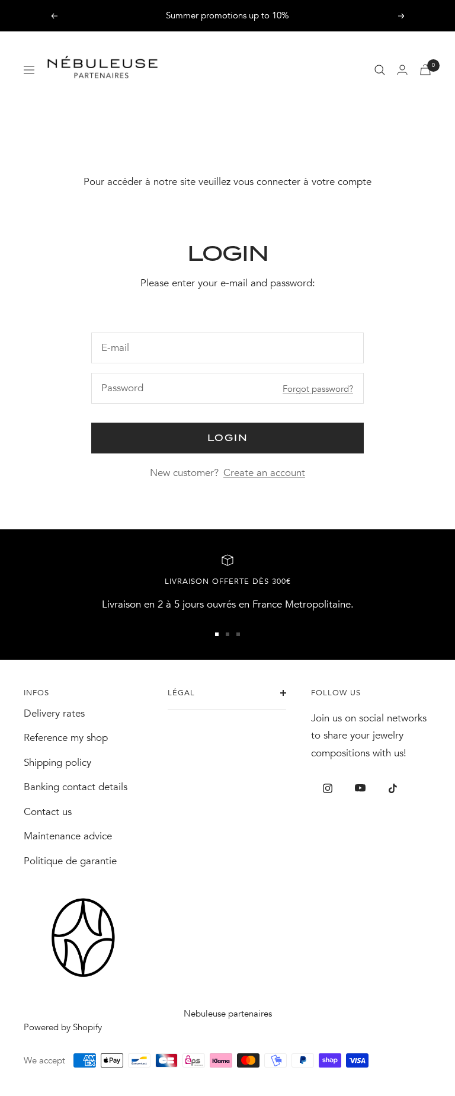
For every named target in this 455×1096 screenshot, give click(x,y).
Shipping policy (57, 762)
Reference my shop (66, 737)
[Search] (379, 70)
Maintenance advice (68, 836)
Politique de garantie (70, 861)
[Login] (402, 70)
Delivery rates (54, 713)
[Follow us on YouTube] (360, 788)
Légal (181, 693)
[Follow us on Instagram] (327, 788)
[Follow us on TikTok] (392, 788)
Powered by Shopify (63, 1027)
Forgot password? (318, 389)
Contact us (48, 812)
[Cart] (425, 69)
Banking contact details (75, 787)
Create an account (264, 473)
